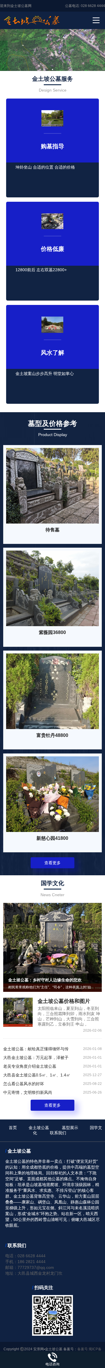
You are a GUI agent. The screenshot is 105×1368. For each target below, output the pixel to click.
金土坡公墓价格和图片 (64, 1001)
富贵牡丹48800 (52, 735)
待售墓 (53, 529)
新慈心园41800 (52, 838)
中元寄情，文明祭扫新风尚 (27, 1092)
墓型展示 (70, 1127)
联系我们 (58, 1133)
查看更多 (52, 862)
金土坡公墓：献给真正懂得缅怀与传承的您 (36, 1049)
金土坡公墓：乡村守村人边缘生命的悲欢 (45, 980)
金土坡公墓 (39, 1127)
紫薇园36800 (52, 632)
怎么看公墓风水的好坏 (23, 1083)
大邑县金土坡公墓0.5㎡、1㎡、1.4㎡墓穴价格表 (36, 1076)
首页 (13, 1127)
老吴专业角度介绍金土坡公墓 (29, 1066)
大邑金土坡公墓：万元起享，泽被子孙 (36, 1058)
